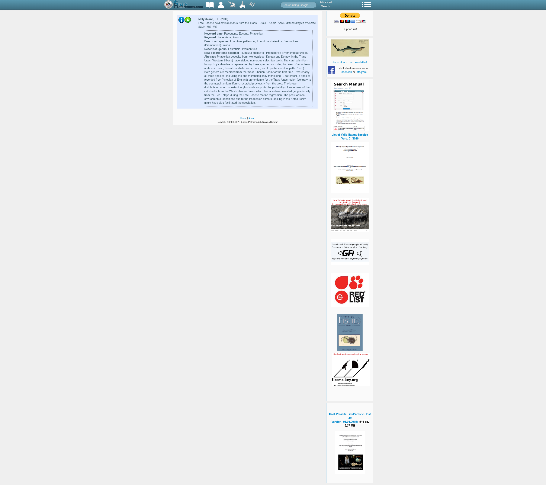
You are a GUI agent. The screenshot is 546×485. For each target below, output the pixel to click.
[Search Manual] (350, 105)
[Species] (232, 5)
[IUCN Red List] (350, 290)
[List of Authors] (221, 5)
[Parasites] (252, 5)
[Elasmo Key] (351, 369)
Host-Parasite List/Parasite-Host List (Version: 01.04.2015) (350, 418)
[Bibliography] (209, 5)
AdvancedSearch (325, 4)
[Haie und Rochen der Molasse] (350, 215)
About (251, 118)
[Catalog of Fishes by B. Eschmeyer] (350, 332)
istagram (361, 72)
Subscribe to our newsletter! (350, 62)
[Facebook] (350, 48)
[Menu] (366, 5)
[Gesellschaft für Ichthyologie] (350, 252)
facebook (346, 72)
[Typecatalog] (242, 5)
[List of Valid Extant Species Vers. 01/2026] (350, 167)
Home (243, 118)
